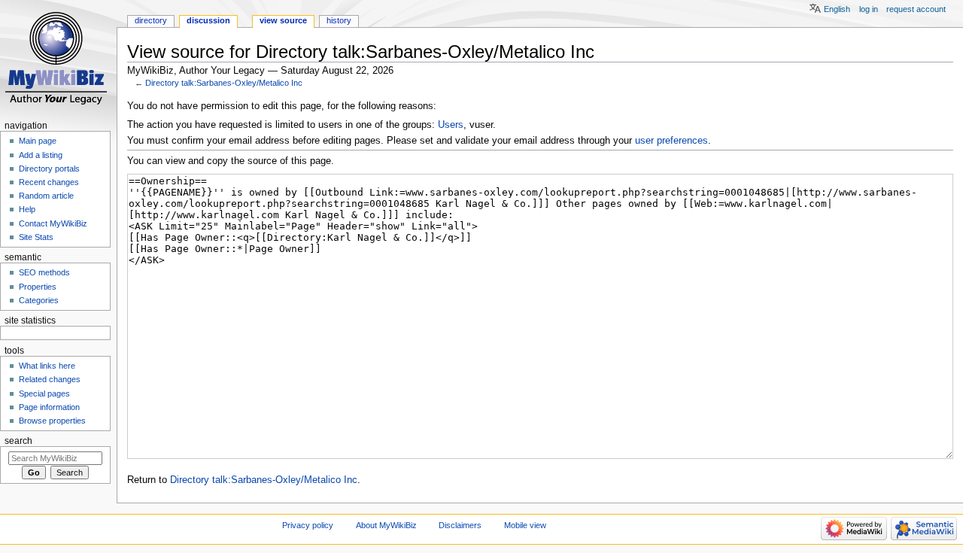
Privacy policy (307, 525)
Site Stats (36, 237)
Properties (37, 286)
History (339, 20)
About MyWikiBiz (386, 525)
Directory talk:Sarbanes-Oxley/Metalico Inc (223, 82)
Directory (151, 20)
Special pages (44, 393)
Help (27, 209)
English (837, 9)
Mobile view (525, 525)
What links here (47, 365)
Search (18, 440)
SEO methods (44, 272)
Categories (39, 300)
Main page (37, 140)
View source (283, 20)
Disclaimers (460, 525)
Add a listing (40, 155)
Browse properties (52, 420)
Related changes (50, 379)
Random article (46, 195)
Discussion (208, 20)
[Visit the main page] (58, 58)
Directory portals (49, 168)
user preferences (671, 140)
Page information (49, 407)
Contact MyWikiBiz (53, 223)
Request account (916, 9)
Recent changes (49, 182)
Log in (868, 9)
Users (450, 125)
